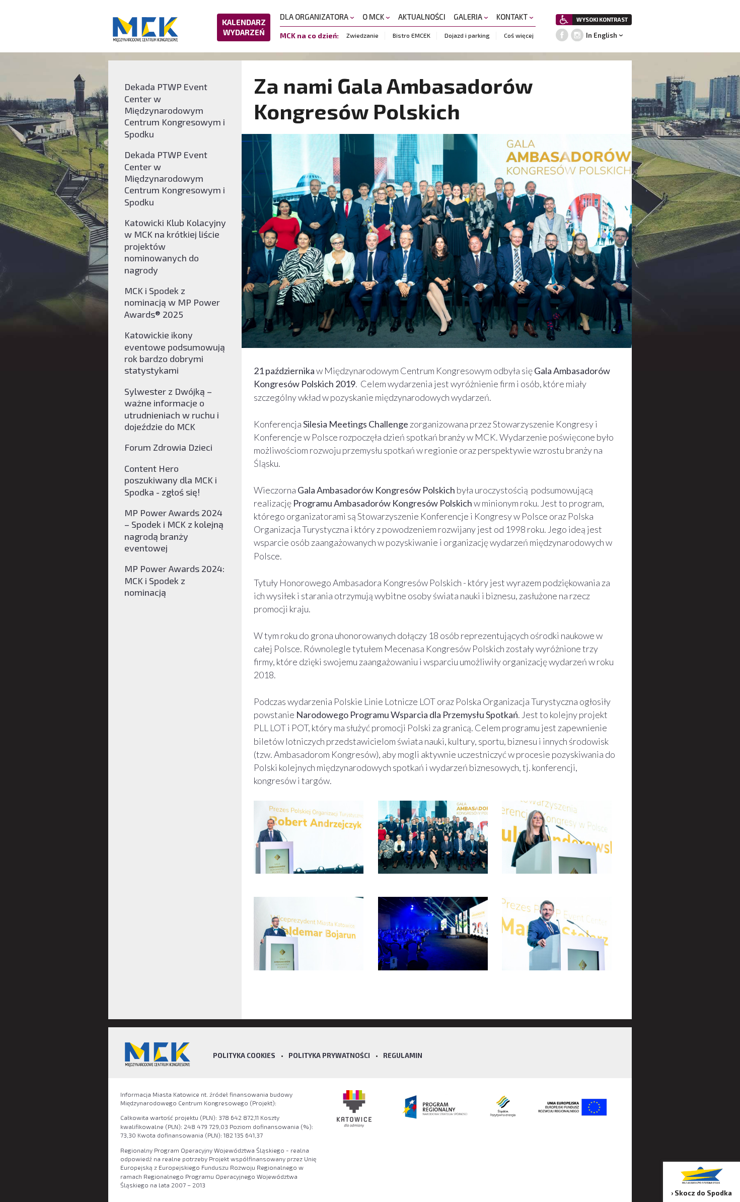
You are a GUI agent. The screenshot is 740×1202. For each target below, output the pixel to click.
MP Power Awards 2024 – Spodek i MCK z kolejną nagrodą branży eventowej (174, 530)
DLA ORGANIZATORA (315, 16)
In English (601, 35)
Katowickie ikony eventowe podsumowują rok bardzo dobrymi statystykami (174, 352)
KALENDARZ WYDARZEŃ (244, 27)
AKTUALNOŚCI (422, 16)
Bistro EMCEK (411, 35)
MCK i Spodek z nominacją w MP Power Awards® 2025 (172, 302)
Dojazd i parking (467, 35)
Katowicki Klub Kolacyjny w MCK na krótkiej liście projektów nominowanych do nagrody (175, 246)
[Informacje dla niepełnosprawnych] (564, 19)
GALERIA (469, 16)
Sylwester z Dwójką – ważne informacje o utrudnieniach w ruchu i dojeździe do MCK (171, 409)
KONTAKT (512, 16)
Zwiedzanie (362, 35)
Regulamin (402, 1055)
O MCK (374, 16)
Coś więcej (519, 35)
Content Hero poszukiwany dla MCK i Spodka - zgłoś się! (170, 480)
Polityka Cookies (244, 1055)
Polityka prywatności (329, 1055)
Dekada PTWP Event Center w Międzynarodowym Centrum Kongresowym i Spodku (174, 110)
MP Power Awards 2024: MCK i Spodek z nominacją (174, 580)
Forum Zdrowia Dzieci (168, 447)
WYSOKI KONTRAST (602, 19)
